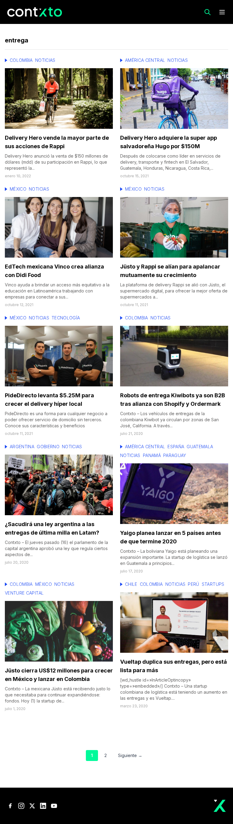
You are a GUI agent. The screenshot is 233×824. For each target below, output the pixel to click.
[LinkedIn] (43, 806)
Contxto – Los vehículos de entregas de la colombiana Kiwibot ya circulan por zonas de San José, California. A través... (169, 419)
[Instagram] (21, 806)
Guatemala (200, 446)
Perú (193, 584)
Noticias (45, 60)
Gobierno (48, 446)
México (18, 189)
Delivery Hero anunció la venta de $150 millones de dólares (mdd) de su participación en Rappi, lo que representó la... (56, 162)
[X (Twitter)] (32, 806)
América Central (145, 60)
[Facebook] (10, 806)
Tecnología (66, 317)
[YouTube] (54, 806)
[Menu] (222, 12)
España (175, 446)
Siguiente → (130, 755)
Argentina (22, 446)
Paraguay (174, 455)
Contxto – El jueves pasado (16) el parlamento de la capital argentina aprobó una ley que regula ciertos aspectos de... (56, 548)
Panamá (152, 455)
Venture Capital (24, 592)
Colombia (21, 60)
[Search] (207, 12)
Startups (213, 584)
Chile (131, 584)
